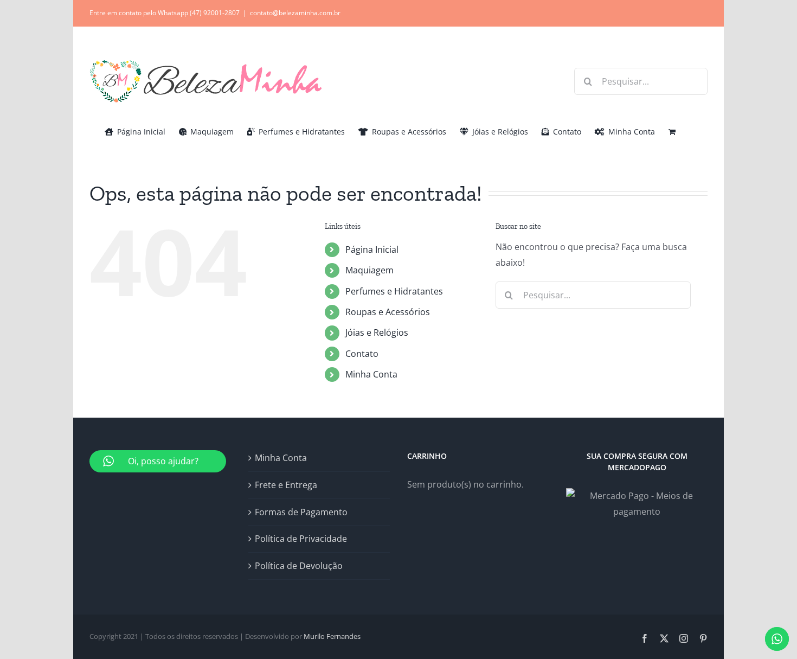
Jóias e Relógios (376, 332)
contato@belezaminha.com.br (295, 12)
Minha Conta (371, 374)
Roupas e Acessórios (387, 312)
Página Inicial (371, 249)
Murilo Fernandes (332, 636)
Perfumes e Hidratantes (394, 291)
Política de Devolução (299, 566)
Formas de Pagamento (301, 512)
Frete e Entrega (286, 485)
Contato (361, 354)
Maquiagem (369, 270)
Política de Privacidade (301, 539)
